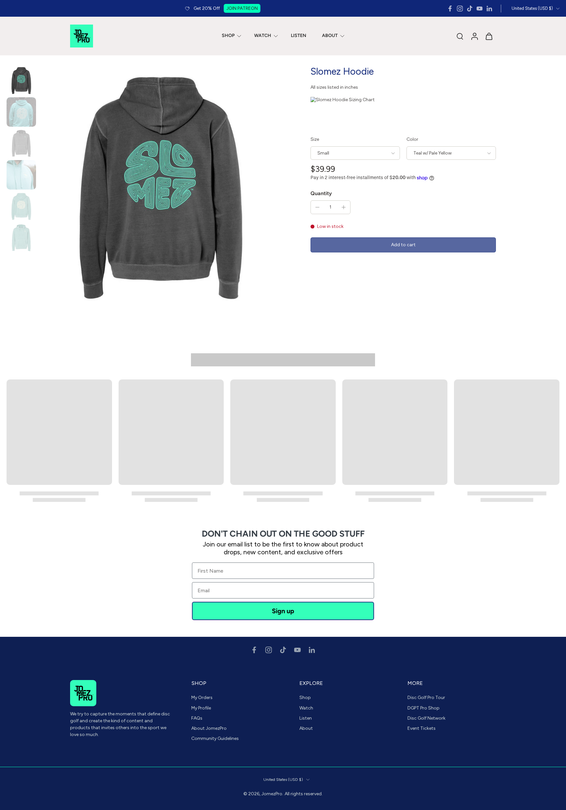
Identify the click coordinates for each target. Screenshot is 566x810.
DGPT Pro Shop (423, 707)
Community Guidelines (215, 738)
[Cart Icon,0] (488, 36)
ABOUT (330, 36)
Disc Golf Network (426, 718)
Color (412, 139)
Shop (305, 697)
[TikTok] (470, 8)
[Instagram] (460, 8)
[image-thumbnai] (21, 80)
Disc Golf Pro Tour (426, 697)
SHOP (228, 36)
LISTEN (298, 36)
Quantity (321, 193)
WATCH (262, 36)
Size (315, 139)
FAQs (196, 718)
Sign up (283, 611)
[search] (460, 36)
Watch (306, 707)
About (306, 728)
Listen (305, 718)
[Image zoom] (161, 188)
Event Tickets (421, 728)
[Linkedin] (489, 8)
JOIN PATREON (242, 8)
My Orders (202, 697)
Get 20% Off (207, 8)
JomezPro (271, 794)
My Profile (201, 707)
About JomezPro (209, 728)
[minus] (317, 207)
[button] (403, 245)
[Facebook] (450, 8)
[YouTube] (479, 8)
